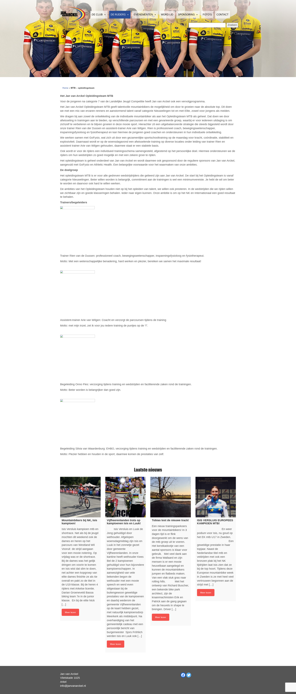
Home (65, 88)
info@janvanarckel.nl (73, 685)
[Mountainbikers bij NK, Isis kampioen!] (80, 497)
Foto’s (207, 14)
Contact (222, 14)
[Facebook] (183, 675)
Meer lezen (70, 612)
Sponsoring (186, 14)
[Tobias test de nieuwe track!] (170, 497)
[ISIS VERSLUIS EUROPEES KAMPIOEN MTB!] (215, 497)
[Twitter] (188, 675)
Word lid (167, 14)
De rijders (118, 14)
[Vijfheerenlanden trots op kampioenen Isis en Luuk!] (125, 497)
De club (97, 14)
